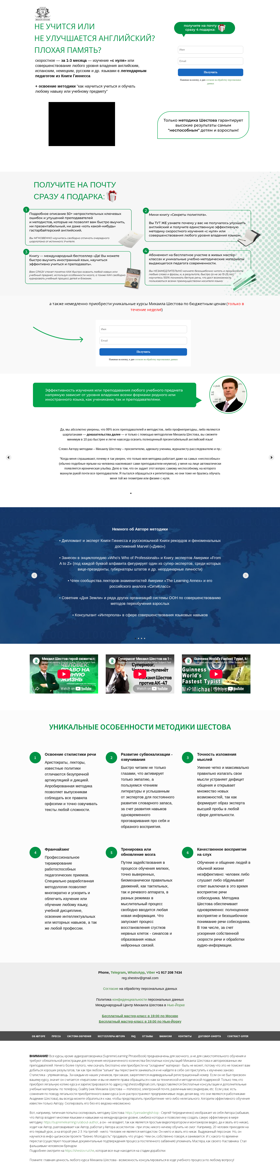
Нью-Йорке (175, 1005)
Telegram (118, 972)
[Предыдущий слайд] (8, 457)
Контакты (185, 1036)
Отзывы (147, 1036)
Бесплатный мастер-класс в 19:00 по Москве (140, 1016)
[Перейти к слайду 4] (140, 493)
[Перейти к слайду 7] (149, 493)
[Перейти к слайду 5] (143, 493)
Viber (150, 972)
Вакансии (165, 1036)
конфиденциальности (129, 999)
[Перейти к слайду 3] (137, 493)
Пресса (56, 1036)
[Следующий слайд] (271, 457)
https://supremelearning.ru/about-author (71, 1122)
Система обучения (79, 1036)
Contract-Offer (237, 1036)
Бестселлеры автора (111, 1036)
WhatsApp (136, 972)
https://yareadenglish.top (142, 1113)
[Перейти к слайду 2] (133, 493)
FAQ (133, 1036)
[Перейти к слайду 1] (130, 493)
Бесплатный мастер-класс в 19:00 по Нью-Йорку (140, 1021)
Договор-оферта (209, 1036)
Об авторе (38, 1036)
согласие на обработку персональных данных (156, 359)
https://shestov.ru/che (79, 1150)
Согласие (111, 989)
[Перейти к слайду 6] (146, 493)
